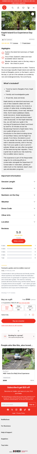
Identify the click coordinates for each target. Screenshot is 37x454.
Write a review (18, 241)
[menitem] (23, 8)
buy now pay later (24, 303)
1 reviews (15, 43)
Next (34, 360)
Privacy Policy (18, 398)
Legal (13, 413)
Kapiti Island (26, 43)
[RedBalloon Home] (4, 7)
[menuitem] (13, 7)
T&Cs (10, 398)
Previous (2, 360)
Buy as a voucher (18, 321)
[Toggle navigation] (34, 7)
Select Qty (5, 315)
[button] (4, 19)
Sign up (31, 404)
